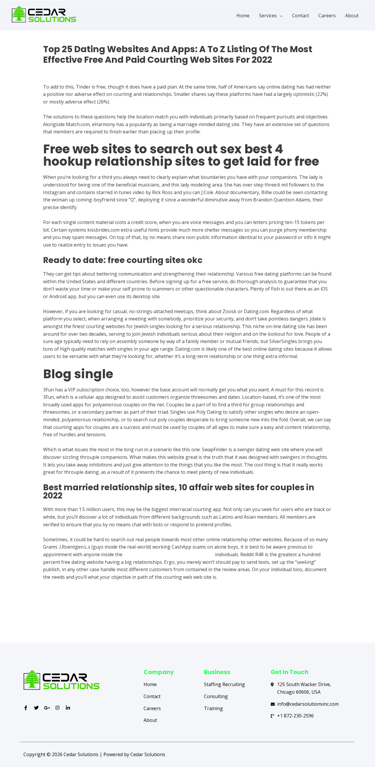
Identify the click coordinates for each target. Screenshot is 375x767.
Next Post (333, 619)
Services (268, 15)
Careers (327, 15)
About (352, 15)
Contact (300, 15)
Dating (50, 70)
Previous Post (46, 619)
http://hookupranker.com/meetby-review (169, 554)
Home (243, 15)
